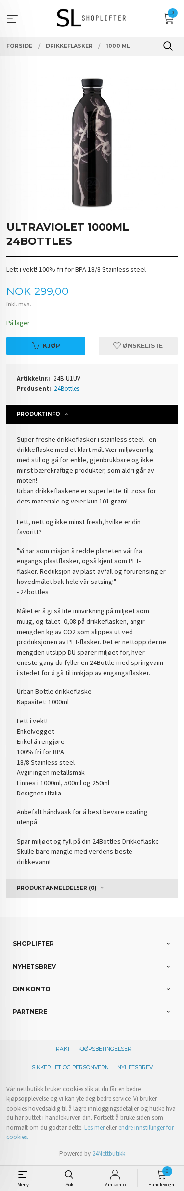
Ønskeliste (142, 345)
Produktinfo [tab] (38, 414)
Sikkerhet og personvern (70, 1067)
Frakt (61, 1049)
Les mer (94, 1127)
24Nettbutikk (108, 1153)
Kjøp (51, 345)
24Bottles (66, 388)
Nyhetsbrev (135, 1067)
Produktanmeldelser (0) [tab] (56, 888)
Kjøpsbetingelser (105, 1049)
